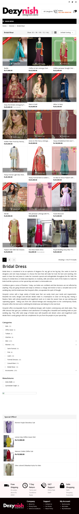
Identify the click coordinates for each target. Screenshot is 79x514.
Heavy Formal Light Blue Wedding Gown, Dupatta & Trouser (15, 175)
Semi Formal (11, 348)
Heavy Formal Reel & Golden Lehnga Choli (39, 178)
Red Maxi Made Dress (36, 250)
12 (44, 32)
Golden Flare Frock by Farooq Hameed (15, 141)
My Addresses (66, 508)
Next (14, 260)
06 (36, 32)
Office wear (9, 330)
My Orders (65, 506)
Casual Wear (11, 363)
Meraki (6, 214)
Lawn (9, 356)
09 (40, 32)
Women (11, 26)
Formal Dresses (12, 360)
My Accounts (66, 504)
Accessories (9, 370)
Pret (8, 352)
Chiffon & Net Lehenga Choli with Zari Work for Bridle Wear (39, 68)
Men (6, 341)
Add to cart (16, 64)
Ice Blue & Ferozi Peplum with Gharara (64, 178)
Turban (7, 333)
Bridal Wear (11, 367)
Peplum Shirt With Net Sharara (14, 250)
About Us (31, 504)
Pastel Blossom (58, 214)
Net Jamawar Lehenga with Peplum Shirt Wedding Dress (39, 214)
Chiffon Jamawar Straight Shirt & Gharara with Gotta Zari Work (64, 68)
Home (4, 26)
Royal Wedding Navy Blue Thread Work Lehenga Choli (64, 250)
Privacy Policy (33, 506)
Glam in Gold (33, 104)
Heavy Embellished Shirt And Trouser (64, 141)
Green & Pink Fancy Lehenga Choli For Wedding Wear (39, 141)
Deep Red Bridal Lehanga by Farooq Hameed (15, 105)
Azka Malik (8, 382)
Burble (6, 68)
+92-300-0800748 (64, 12)
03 (33, 32)
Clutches (8, 337)
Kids (6, 326)
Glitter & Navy (58, 104)
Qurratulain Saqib (11, 386)
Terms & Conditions (34, 508)
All (47, 32)
